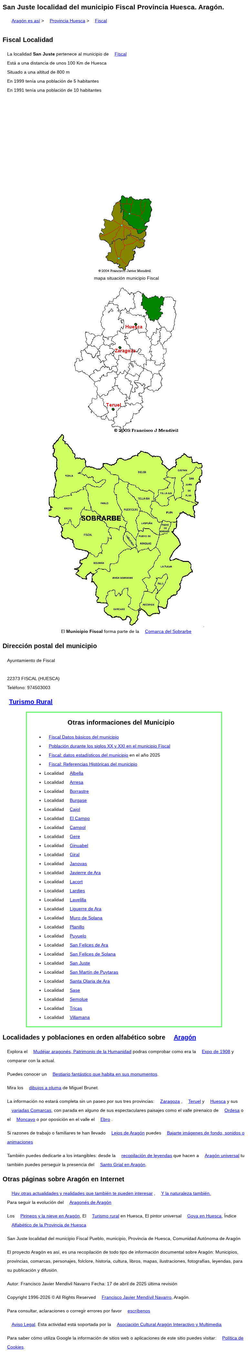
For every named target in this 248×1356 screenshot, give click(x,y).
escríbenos (139, 1310)
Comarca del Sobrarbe (168, 631)
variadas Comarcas (31, 1110)
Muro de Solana (86, 917)
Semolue (79, 999)
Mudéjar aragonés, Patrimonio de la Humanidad (82, 1051)
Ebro (105, 1119)
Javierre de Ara (85, 872)
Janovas (78, 863)
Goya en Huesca (204, 1215)
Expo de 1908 (216, 1051)
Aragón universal (222, 1155)
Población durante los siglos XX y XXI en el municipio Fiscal (109, 746)
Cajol (75, 809)
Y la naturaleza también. (186, 1193)
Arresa (76, 782)
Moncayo (25, 1119)
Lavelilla (78, 899)
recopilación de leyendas (146, 1155)
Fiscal (101, 20)
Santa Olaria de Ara (90, 981)
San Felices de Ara (89, 944)
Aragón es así (26, 20)
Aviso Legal (23, 1324)
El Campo (80, 818)
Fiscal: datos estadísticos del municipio (88, 755)
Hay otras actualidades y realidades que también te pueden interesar (82, 1193)
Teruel (194, 1101)
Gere (75, 836)
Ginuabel (79, 845)
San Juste (80, 963)
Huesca (218, 1101)
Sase (75, 990)
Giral (74, 854)
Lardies (77, 890)
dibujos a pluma (45, 1087)
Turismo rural (105, 1215)
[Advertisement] (124, 144)
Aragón (185, 1037)
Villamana (80, 1017)
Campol (78, 827)
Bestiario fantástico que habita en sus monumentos (105, 1074)
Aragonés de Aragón (90, 1202)
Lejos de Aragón (128, 1132)
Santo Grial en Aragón (122, 1164)
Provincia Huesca (67, 20)
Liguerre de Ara (85, 908)
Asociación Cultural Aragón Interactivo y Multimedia (169, 1324)
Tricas (76, 1008)
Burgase (78, 800)
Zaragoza (170, 1101)
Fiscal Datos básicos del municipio (84, 737)
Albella (76, 773)
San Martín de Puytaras (94, 972)
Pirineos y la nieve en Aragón (50, 1215)
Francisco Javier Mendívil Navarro (136, 1297)
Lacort (76, 881)
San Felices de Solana (93, 954)
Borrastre (79, 791)
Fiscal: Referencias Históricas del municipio (93, 764)
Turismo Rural (31, 701)
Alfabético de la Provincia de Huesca (49, 1224)
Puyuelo (78, 935)
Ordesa (232, 1110)
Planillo (77, 926)
